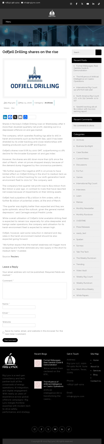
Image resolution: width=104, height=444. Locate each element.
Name (6, 304)
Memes (79, 202)
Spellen (79, 239)
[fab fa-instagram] (71, 4)
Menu (8, 22)
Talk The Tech (82, 252)
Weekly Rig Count (84, 277)
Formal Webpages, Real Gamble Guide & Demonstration (86, 68)
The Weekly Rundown (86, 258)
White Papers (82, 295)
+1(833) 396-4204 (12, 3)
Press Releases (83, 227)
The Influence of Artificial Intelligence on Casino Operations (86, 79)
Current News (82, 158)
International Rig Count (86, 183)
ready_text (81, 233)
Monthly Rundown (84, 214)
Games (79, 177)
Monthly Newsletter (85, 208)
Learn (78, 196)
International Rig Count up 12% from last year (85, 88)
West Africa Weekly (85, 289)
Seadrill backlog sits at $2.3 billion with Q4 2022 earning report (85, 109)
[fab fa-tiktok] (98, 4)
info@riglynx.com (32, 3)
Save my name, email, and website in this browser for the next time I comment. (34, 332)
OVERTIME (81, 221)
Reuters (15, 256)
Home (96, 360)
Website (7, 322)
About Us (95, 366)
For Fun (79, 171)
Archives (49, 103)
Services (97, 370)
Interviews (80, 190)
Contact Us (96, 381)
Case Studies (82, 152)
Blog (95, 375)
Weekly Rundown (84, 283)
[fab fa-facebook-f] (76, 4)
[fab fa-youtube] (87, 4)
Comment (8, 281)
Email (6, 313)
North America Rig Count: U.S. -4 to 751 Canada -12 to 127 (86, 98)
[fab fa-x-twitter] (82, 4)
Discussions (81, 165)
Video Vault (81, 270)
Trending (80, 264)
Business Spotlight (84, 146)
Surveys (79, 246)
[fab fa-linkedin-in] (93, 4)
